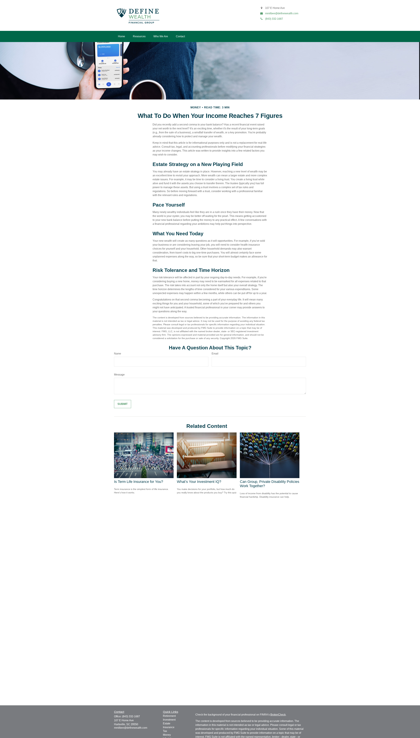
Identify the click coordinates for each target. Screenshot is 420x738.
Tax (165, 731)
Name (117, 353)
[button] (121, 36)
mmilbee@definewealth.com (130, 727)
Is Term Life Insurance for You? (138, 482)
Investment (169, 719)
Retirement (169, 716)
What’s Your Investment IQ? (199, 482)
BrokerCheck (278, 714)
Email (215, 353)
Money (167, 734)
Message (119, 374)
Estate (166, 723)
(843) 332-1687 (131, 716)
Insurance (168, 727)
